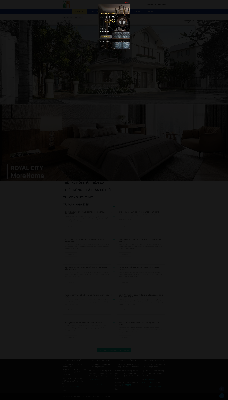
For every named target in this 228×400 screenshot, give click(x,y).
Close (127, 3)
